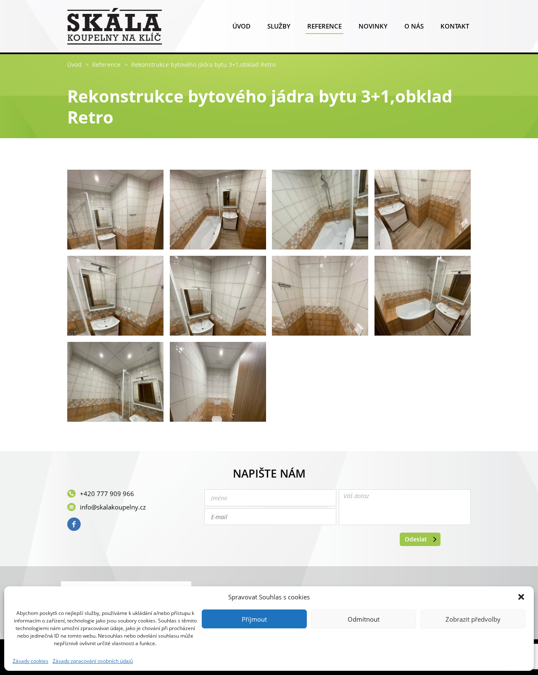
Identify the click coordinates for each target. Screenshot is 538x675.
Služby (278, 26)
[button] (521, 597)
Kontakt (454, 26)
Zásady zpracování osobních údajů (93, 661)
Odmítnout (364, 619)
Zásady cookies (30, 661)
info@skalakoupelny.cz (113, 507)
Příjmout (254, 619)
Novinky (373, 26)
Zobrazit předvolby (473, 619)
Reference (324, 26)
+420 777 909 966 (107, 493)
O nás (414, 26)
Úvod (241, 26)
